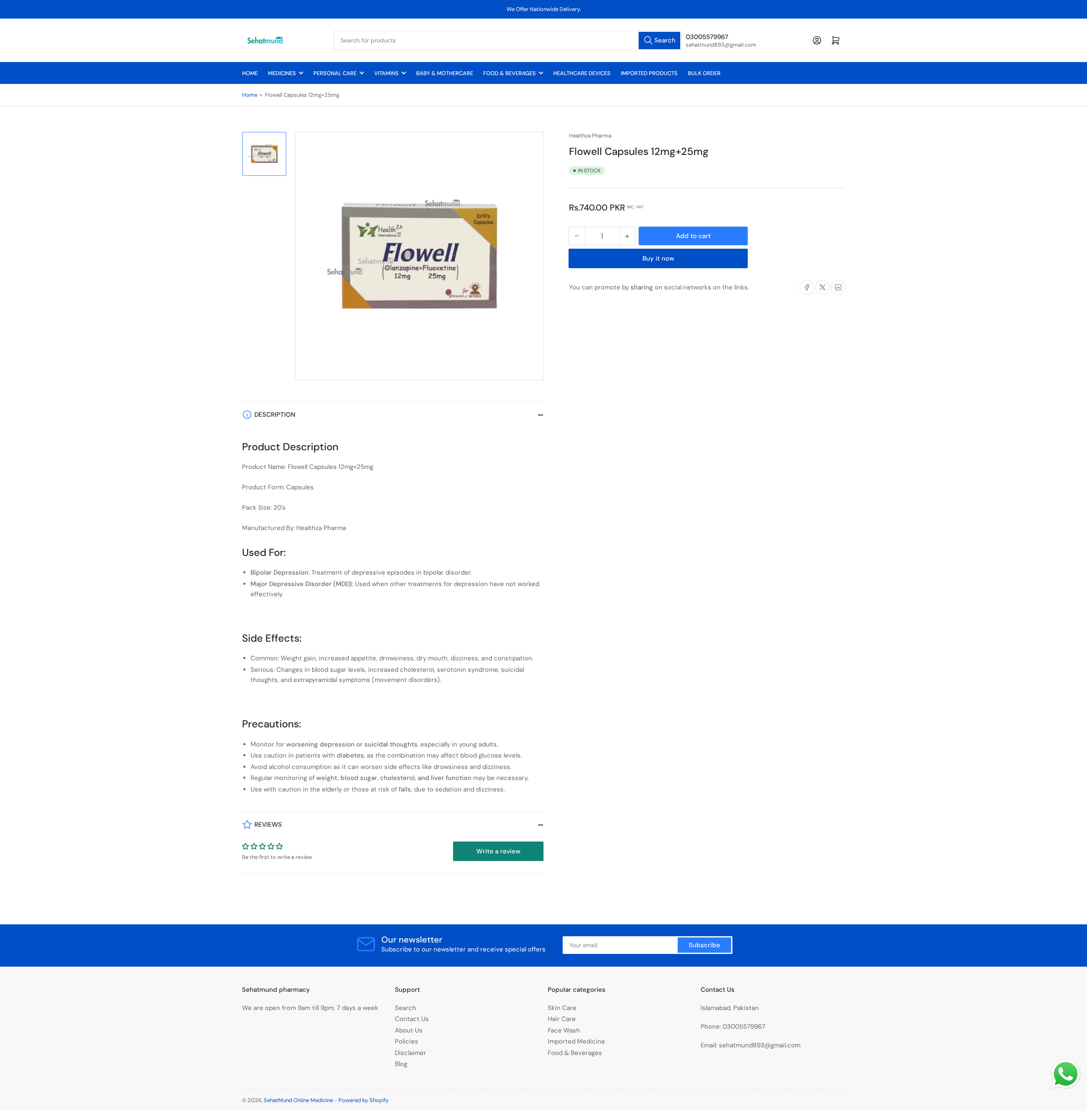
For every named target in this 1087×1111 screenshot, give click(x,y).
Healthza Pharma (590, 135)
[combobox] (507, 40)
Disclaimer (410, 1053)
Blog (401, 1064)
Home (250, 73)
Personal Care (335, 73)
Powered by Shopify (363, 1100)
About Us (408, 1030)
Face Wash (564, 1030)
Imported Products (649, 73)
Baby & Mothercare (444, 73)
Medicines (282, 73)
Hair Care (562, 1019)
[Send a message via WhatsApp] (1066, 1074)
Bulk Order (704, 73)
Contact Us (412, 1019)
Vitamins (386, 73)
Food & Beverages (509, 73)
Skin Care (562, 1008)
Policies (406, 1041)
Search (405, 1008)
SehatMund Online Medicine (298, 1100)
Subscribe (704, 945)
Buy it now (658, 258)
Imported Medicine (576, 1041)
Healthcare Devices (582, 73)
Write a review (498, 851)
